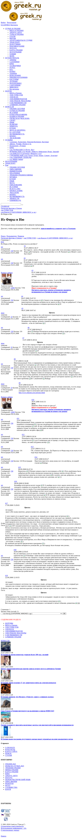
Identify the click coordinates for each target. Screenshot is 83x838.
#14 (36, 457)
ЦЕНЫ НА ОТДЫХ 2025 (14, 766)
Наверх (3, 836)
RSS (2, 242)
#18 (15, 550)
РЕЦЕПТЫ (9, 783)
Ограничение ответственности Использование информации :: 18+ (14, 827)
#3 (32, 270)
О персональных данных (10, 830)
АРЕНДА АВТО (11, 776)
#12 (23, 434)
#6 (28, 327)
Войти (3, 22)
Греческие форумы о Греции (11, 238)
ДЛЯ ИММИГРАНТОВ (14, 631)
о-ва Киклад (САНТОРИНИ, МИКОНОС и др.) (55, 238)
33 (11, 317)
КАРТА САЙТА (11, 751)
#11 (18, 418)
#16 (15, 481)
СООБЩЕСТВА (11, 787)
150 (12, 251)
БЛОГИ (8, 789)
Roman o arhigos (7, 273)
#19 (6, 575)
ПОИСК (8, 753)
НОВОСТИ (5, 641)
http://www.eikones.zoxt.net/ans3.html (32, 393)
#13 (32, 447)
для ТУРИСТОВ (30, 238)
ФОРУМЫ (9, 623)
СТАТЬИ (8, 755)
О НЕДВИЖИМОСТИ (13, 635)
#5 (22, 308)
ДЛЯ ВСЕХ (9, 629)
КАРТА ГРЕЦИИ (11, 772)
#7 (23, 338)
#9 (19, 383)
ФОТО (7, 785)
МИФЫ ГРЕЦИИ (11, 770)
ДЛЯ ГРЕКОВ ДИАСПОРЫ (15, 633)
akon (2, 313)
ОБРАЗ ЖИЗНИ (11, 781)
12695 (13, 288)
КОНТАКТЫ (10, 749)
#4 (22, 296)
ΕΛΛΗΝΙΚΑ (5, 25)
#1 (25, 246)
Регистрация (11, 22)
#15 (19, 467)
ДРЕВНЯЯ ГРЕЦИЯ (13, 768)
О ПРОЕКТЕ (10, 748)
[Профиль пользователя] (6, 284)
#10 (33, 400)
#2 (25, 258)
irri (2, 247)
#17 (6, 503)
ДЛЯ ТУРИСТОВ (11, 627)
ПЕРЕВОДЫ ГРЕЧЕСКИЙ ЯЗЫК (17, 780)
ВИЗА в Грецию (11, 625)
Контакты (14, 25)
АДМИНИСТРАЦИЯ (13, 637)
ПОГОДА (8, 778)
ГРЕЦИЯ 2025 (10, 764)
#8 (15, 359)
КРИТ (7, 774)
